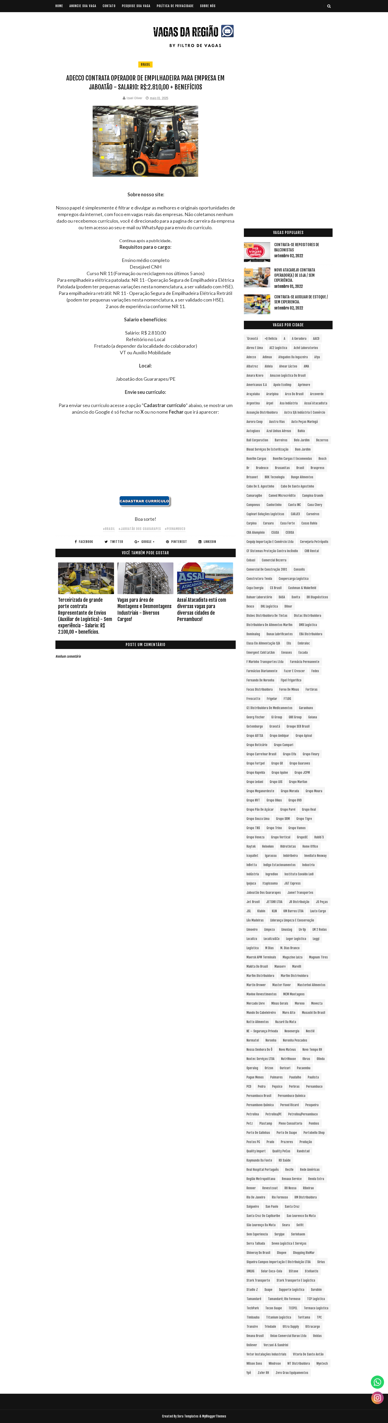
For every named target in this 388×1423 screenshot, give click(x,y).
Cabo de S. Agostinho (260, 486)
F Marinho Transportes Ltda (265, 662)
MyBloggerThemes (214, 1416)
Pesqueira (312, 1105)
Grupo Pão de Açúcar (260, 809)
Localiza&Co (272, 939)
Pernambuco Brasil (259, 1096)
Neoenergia (292, 1031)
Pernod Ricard (289, 1105)
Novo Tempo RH (312, 1050)
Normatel (253, 1040)
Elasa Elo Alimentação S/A (263, 643)
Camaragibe (254, 496)
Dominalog (253, 634)
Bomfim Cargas (256, 459)
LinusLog (286, 930)
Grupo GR (277, 763)
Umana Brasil (255, 1336)
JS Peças (322, 902)
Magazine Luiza (292, 957)
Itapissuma (270, 883)
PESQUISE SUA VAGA (136, 6)
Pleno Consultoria (290, 1123)
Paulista (313, 1077)
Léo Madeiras (255, 920)
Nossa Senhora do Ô (259, 1050)
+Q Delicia (270, 339)
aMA (306, 366)
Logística (253, 948)
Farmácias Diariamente (262, 671)
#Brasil (109, 529)
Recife (289, 1170)
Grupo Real (309, 809)
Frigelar (272, 699)
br (248, 468)
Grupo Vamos (297, 828)
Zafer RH (263, 1373)
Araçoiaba (253, 394)
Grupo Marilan (298, 782)
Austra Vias (277, 422)
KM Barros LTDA (293, 911)
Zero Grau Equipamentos (292, 1373)
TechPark (253, 1308)
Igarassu (271, 856)
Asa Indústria (289, 403)
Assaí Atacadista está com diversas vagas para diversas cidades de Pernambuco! (201, 609)
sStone (293, 1271)
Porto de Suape (287, 1133)
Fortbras (312, 689)
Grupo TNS (253, 828)
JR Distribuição (299, 902)
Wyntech (322, 1363)
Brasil (145, 64)
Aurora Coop (255, 422)
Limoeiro (252, 930)
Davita (296, 597)
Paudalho (295, 1077)
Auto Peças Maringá (304, 422)
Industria (308, 865)
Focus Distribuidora (260, 689)
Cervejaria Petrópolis (314, 542)
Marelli (296, 966)
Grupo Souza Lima (258, 819)
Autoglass (253, 431)
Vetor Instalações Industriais (266, 1354)
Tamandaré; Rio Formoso (284, 1299)
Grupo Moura (314, 791)
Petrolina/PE (274, 1114)
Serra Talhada (256, 1243)
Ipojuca (251, 883)
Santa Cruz (292, 1207)
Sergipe (280, 1234)
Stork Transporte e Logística (296, 1280)
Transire (252, 1327)
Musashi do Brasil (313, 1013)
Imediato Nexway (315, 856)
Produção (306, 1142)
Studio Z (252, 1290)
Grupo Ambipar (279, 736)
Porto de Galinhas (258, 1133)
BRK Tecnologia (275, 477)
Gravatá (274, 726)
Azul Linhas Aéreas (279, 431)
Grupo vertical (280, 837)
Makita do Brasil (257, 966)
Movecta (317, 1003)
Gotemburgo (255, 726)
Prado (270, 1142)
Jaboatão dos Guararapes (264, 893)
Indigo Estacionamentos (279, 865)
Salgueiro (253, 1207)
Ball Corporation (257, 440)
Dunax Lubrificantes (280, 634)
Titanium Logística (278, 1317)
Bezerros (322, 440)
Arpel (269, 403)
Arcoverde (317, 394)
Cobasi (251, 560)
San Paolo (272, 1207)
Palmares (276, 1077)
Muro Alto (288, 1013)
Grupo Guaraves (300, 763)
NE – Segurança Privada (262, 1031)
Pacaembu (303, 1068)
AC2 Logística (278, 348)
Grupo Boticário (257, 745)
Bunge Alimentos (302, 477)
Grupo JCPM (302, 773)
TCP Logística (316, 1299)
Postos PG (253, 1142)
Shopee (281, 1253)
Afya (317, 357)
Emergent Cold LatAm (261, 653)
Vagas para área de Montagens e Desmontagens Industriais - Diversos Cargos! (144, 609)
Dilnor (288, 606)
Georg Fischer (256, 717)
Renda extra (316, 1179)
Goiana (312, 717)
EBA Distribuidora (310, 634)
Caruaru (268, 523)
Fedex (315, 671)
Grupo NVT (253, 800)
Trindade (270, 1327)
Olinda (321, 1059)
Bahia (301, 431)
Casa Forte (287, 523)
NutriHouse (288, 1059)
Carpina (252, 523)
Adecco (251, 357)
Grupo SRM (283, 819)
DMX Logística (308, 625)
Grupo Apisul (304, 736)
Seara (286, 1225)
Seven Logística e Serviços (289, 1243)
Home (59, 6)
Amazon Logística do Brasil (288, 376)
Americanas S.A (257, 385)
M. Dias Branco (290, 948)
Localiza (252, 939)
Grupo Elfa (289, 754)
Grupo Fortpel (256, 763)
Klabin (261, 911)
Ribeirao (308, 1188)
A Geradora (299, 339)
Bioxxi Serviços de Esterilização (267, 449)
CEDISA (290, 532)
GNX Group (295, 717)
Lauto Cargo (318, 911)
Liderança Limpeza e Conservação (292, 920)
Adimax (267, 357)
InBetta (252, 865)
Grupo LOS (276, 782)
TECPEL (292, 1308)
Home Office (310, 846)
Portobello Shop (314, 1133)
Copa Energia (255, 588)
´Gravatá (252, 339)
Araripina (272, 394)
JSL (249, 911)
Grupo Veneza (255, 837)
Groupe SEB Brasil (298, 726)
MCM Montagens (294, 994)
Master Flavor (281, 985)
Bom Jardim (303, 449)
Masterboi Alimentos (311, 985)
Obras (306, 1059)
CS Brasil (276, 588)
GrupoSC (302, 837)
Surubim (316, 1290)
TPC (319, 1317)
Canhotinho (274, 505)
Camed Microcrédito (282, 496)
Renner (251, 1188)
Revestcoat (270, 1188)
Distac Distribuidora (307, 616)
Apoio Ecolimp (282, 385)
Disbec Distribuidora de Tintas (267, 616)
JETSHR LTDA (274, 902)
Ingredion (272, 874)
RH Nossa (290, 1188)
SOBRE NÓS (208, 6)
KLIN (274, 911)
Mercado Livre (256, 1003)
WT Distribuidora (298, 1363)
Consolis (299, 569)
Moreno (300, 1003)
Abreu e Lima (255, 348)
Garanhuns (306, 708)
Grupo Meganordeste (260, 791)
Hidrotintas (288, 846)
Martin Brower (256, 985)
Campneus (253, 505)
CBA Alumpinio (256, 532)
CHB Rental (312, 551)
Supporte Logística (291, 1290)
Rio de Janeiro (256, 1197)
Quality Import (256, 1151)
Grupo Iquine (280, 773)
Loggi (316, 939)
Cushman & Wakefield (302, 588)
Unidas (317, 1336)
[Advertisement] (145, 459)
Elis (289, 643)
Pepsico (277, 1086)
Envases (286, 653)
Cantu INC (294, 505)
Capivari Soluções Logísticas (265, 514)
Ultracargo (312, 1327)
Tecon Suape (273, 1308)
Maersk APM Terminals (261, 957)
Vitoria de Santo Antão (308, 1354)
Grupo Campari (283, 745)
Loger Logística (296, 939)
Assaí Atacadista (315, 403)
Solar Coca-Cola (271, 1271)
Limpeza (269, 930)
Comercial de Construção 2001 (267, 569)
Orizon (269, 1068)
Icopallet (252, 856)
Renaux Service (292, 1179)
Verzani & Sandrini (276, 1345)
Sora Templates (187, 1416)
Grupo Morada (290, 791)
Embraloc (304, 643)
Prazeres (287, 1142)
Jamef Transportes (300, 893)
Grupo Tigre (304, 819)
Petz (250, 1123)
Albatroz (252, 366)
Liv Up (302, 930)
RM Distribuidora (306, 1197)
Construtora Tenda (259, 579)
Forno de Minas (289, 689)
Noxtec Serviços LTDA (261, 1059)
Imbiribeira (290, 856)
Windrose (275, 1363)
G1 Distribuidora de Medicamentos (269, 708)
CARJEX (295, 514)
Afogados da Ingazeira (293, 357)
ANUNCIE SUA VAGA (82, 6)
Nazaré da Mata (285, 1022)
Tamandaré (254, 1299)
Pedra (262, 1086)
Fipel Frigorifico (291, 680)
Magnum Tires (318, 957)
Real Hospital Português (263, 1170)
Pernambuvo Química (260, 1105)
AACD (316, 339)
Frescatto (253, 699)
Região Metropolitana (261, 1179)
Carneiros (312, 514)
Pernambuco (314, 1086)
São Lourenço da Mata (261, 1225)
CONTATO (109, 6)
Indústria (253, 874)
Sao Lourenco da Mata (301, 1216)
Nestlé (310, 1031)
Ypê (249, 1373)
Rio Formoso (280, 1197)
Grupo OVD (295, 800)
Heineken (268, 846)
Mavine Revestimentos (262, 994)
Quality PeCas (281, 1151)
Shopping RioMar (304, 1253)
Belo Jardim (302, 440)
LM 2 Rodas (320, 930)
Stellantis (311, 1271)
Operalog (252, 1068)
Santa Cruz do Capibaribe (263, 1216)
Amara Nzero (255, 376)
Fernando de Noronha (260, 680)
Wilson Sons (254, 1363)
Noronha (271, 1040)
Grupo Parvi (287, 809)
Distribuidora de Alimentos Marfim (269, 625)
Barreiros (281, 440)
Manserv (280, 966)
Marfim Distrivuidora (294, 976)
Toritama (304, 1317)
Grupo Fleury (311, 754)
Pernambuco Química (291, 1096)
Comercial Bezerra (274, 560)
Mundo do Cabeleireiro (261, 1013)
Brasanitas (282, 468)
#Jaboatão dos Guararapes (140, 529)
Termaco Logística (316, 1308)
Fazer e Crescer (294, 671)
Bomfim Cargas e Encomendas (292, 459)
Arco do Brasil (294, 394)
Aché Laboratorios (306, 348)
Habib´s (319, 837)
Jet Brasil (253, 902)
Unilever (252, 1345)
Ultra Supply (291, 1327)
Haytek (251, 846)
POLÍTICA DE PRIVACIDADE (175, 6)
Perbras (294, 1086)
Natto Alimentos (258, 1022)
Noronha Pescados (295, 1040)
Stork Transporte (258, 1280)
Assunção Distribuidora (262, 412)
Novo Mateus (287, 1050)
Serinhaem (298, 1234)
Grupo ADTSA (255, 736)
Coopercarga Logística (294, 579)
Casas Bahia (309, 523)
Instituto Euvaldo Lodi (299, 874)
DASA (282, 597)
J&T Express (292, 883)
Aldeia (269, 366)
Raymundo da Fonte (259, 1160)
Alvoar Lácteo (288, 366)
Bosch (323, 459)
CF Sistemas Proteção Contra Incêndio (272, 551)
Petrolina (253, 1114)
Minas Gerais (279, 1003)
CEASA (275, 532)
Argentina (253, 403)
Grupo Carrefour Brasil (261, 754)
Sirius (321, 1262)
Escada (303, 653)
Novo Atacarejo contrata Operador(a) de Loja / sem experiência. (294, 275)
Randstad (303, 1151)
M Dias (269, 948)
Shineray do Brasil (258, 1253)
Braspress (317, 468)
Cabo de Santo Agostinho (297, 486)
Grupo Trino (274, 828)
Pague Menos (255, 1077)
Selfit (300, 1225)
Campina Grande (312, 496)
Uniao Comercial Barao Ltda (288, 1336)
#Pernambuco (175, 529)
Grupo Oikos (274, 800)
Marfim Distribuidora (260, 976)
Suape (268, 1290)
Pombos (314, 1123)
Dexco (250, 606)
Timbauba (253, 1317)
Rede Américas (310, 1170)
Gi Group (276, 717)
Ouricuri (285, 1068)
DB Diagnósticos (317, 597)
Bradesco (262, 468)
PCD (249, 1086)
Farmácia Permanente (304, 662)
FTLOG (287, 699)
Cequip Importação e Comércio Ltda (270, 542)
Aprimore (304, 385)
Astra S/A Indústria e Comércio (304, 412)
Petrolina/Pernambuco (303, 1114)
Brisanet (252, 477)
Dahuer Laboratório (259, 597)
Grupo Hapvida (256, 773)
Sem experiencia (257, 1234)
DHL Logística (269, 606)
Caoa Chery (314, 505)
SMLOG (250, 1271)
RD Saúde (285, 1160)
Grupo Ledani (255, 782)
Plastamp (265, 1123)
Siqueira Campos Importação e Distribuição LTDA (279, 1262)
